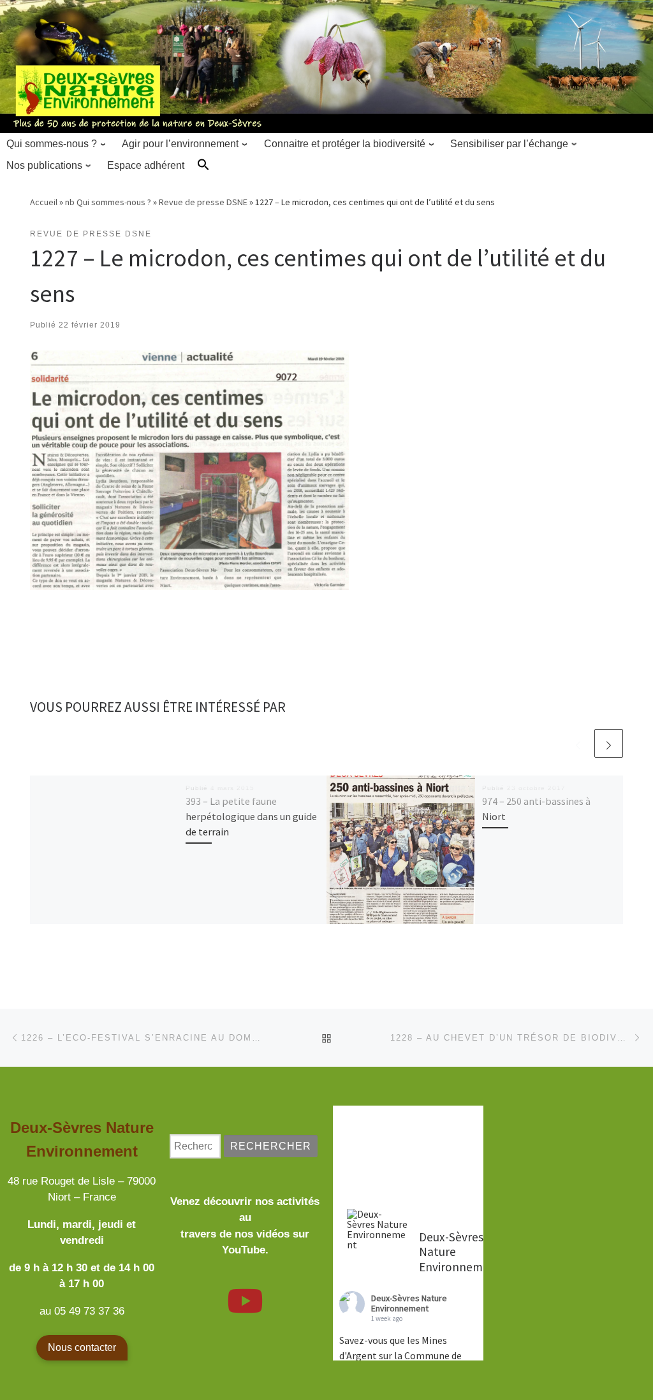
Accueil (43, 202)
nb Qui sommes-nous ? (108, 202)
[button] (203, 164)
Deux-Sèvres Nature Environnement (409, 1303)
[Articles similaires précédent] (578, 743)
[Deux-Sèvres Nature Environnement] (377, 1229)
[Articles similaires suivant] (608, 743)
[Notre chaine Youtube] (245, 1309)
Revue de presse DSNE (203, 202)
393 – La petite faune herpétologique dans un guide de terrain (251, 817)
